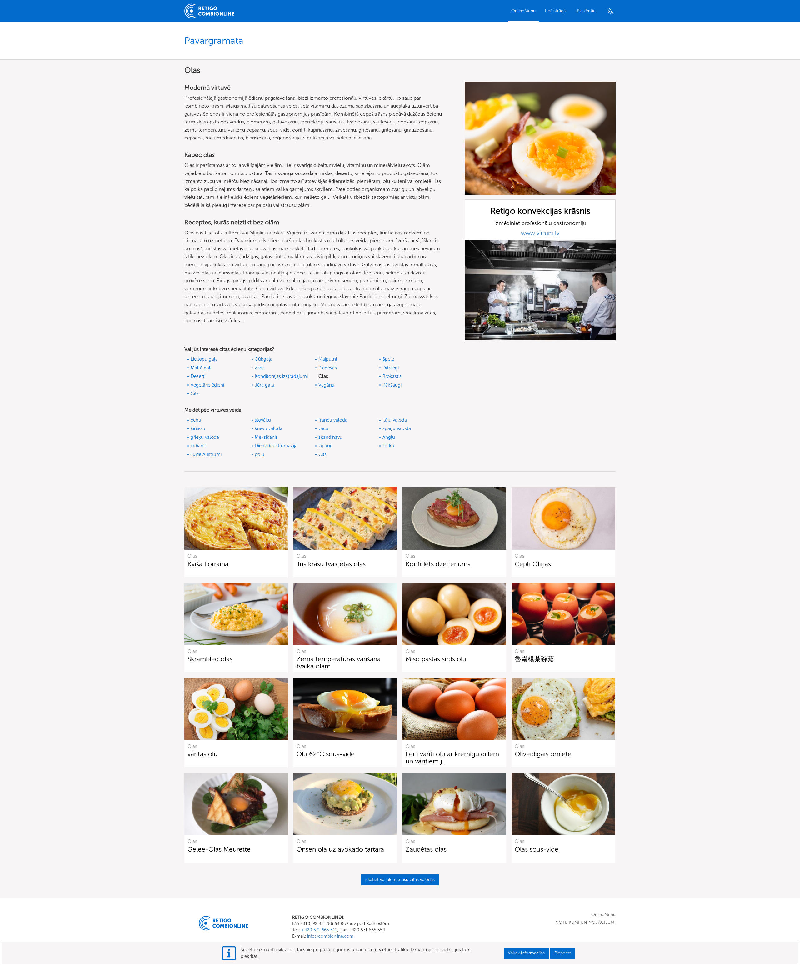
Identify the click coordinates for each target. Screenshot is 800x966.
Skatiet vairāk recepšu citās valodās (400, 879)
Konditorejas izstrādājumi (281, 376)
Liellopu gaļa (204, 359)
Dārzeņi (390, 368)
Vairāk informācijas (526, 953)
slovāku (263, 420)
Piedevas (327, 368)
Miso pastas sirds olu (436, 659)
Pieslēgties (587, 10)
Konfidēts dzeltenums (438, 564)
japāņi (324, 445)
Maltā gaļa (202, 368)
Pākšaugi (392, 385)
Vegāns (326, 385)
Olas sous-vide (536, 849)
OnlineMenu (523, 10)
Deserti (198, 376)
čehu (196, 420)
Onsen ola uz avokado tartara (340, 849)
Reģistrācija (556, 10)
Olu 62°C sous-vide (326, 754)
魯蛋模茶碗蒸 (534, 659)
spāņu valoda (396, 428)
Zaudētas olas (426, 849)
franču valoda (333, 420)
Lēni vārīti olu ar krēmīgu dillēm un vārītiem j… (452, 757)
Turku (388, 445)
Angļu (388, 437)
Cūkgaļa (263, 359)
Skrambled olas (210, 659)
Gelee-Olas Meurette (219, 849)
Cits (195, 393)
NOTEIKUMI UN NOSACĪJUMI (585, 922)
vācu (323, 428)
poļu (259, 454)
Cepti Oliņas (533, 564)
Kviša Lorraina (208, 564)
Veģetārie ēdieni (207, 385)
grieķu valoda (205, 437)
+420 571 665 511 (319, 930)
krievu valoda (268, 428)
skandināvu (330, 437)
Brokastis (392, 376)
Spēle (388, 359)
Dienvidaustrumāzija (276, 445)
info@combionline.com (330, 936)
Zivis (259, 368)
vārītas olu (203, 754)
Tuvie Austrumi (206, 454)
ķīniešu (198, 428)
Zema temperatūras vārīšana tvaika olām (339, 662)
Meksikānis (266, 437)
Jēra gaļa (264, 385)
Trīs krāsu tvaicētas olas (331, 564)
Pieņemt (562, 953)
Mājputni (327, 359)
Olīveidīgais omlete (543, 754)
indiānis (199, 445)
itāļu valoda (394, 420)
